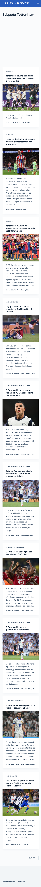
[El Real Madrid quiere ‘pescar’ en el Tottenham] (21, 646)
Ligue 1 (13, 547)
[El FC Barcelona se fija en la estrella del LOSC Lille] (21, 571)
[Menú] (38, 3)
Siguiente (31, 858)
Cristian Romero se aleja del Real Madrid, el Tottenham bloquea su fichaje (19, 473)
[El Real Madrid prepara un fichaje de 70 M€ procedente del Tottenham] (21, 412)
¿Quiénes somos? (9, 882)
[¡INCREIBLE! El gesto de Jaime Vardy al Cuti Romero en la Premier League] (21, 802)
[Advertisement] (20, 41)
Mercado (9, 71)
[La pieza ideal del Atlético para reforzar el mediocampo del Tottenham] (21, 161)
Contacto (21, 882)
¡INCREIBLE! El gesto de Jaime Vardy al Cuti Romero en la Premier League (20, 783)
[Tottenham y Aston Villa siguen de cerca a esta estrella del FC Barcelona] (21, 247)
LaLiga (8, 302)
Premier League (24, 385)
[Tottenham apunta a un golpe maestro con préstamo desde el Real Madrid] (21, 97)
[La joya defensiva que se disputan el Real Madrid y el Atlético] (21, 328)
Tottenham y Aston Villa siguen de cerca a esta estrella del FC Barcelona (20, 228)
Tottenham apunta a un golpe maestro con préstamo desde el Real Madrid (20, 78)
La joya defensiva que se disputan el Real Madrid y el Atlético (19, 309)
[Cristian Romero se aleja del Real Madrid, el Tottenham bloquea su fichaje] (21, 493)
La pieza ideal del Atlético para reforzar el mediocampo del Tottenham (20, 141)
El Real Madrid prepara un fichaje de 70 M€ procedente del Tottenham (19, 392)
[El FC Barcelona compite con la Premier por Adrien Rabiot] (21, 724)
